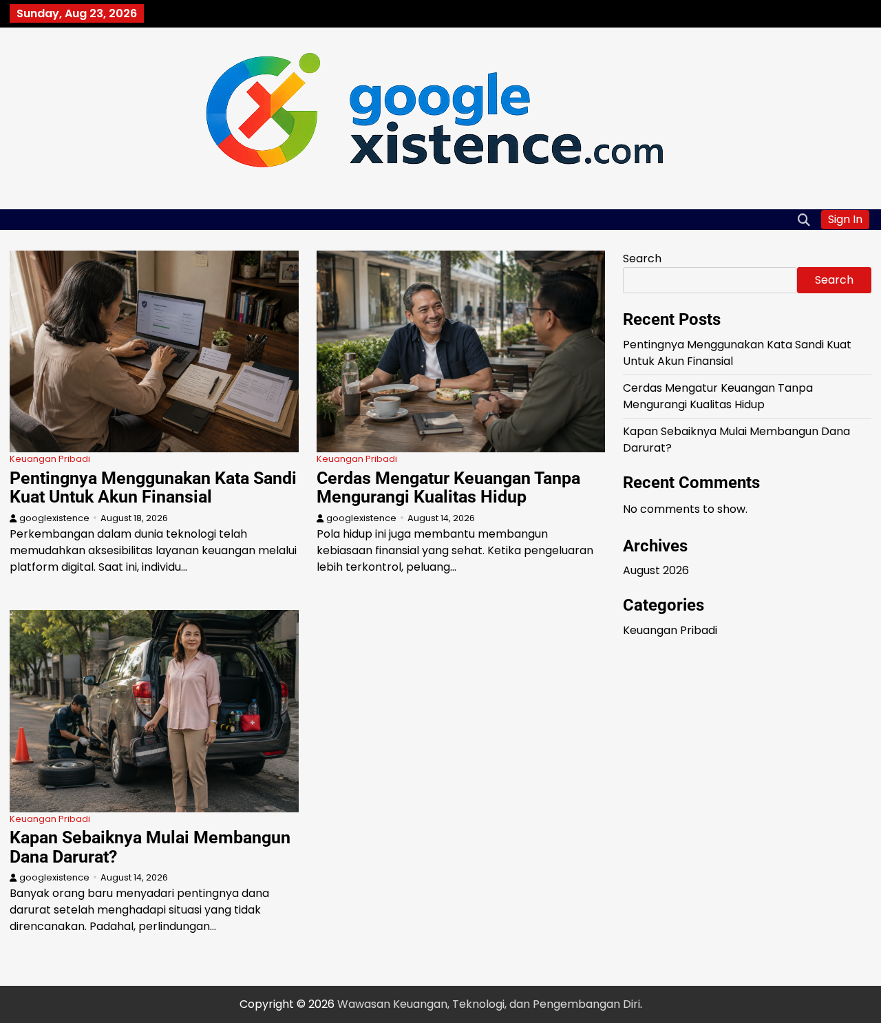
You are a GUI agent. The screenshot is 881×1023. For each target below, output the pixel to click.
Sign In (845, 219)
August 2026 (656, 570)
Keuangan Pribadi (50, 458)
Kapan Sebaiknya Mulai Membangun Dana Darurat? (150, 847)
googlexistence (54, 518)
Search (642, 258)
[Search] (804, 219)
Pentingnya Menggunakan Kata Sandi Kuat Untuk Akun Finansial (153, 487)
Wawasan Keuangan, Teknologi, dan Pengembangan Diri (488, 1004)
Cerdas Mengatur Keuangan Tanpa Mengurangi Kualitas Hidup (448, 487)
